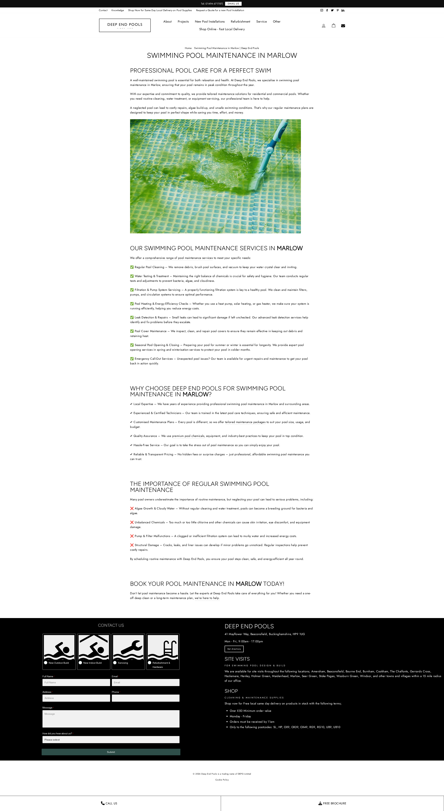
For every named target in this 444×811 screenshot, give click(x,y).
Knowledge (118, 10)
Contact (103, 10)
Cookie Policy (222, 779)
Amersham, (318, 671)
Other (277, 21)
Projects (183, 21)
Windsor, (366, 676)
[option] (222, 4)
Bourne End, (354, 671)
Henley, (245, 676)
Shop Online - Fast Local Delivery (222, 29)
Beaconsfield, (336, 671)
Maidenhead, (280, 676)
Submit (111, 752)
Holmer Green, (261, 676)
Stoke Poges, (327, 676)
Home (188, 48)
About (167, 21)
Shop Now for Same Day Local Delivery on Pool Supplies (160, 10)
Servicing (123, 662)
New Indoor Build (92, 662)
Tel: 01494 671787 (211, 3)
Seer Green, (310, 676)
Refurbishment (240, 21)
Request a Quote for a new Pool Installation (220, 10)
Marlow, (295, 676)
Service (261, 21)
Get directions (234, 649)
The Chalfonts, (399, 671)
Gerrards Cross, (420, 671)
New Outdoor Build (59, 662)
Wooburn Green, (347, 676)
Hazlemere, (232, 676)
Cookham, (382, 671)
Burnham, (369, 671)
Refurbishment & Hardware (161, 664)
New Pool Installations (210, 21)
